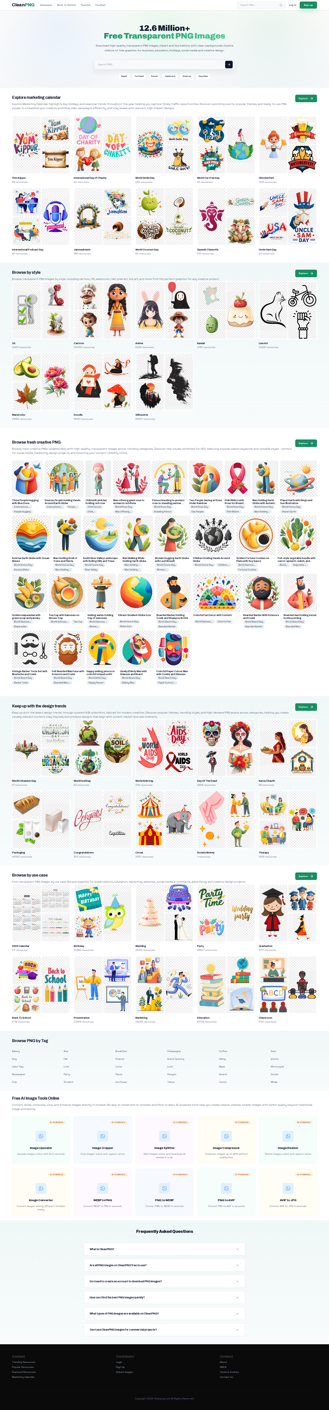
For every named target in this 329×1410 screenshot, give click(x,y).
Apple (124, 76)
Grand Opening (175, 1058)
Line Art (263, 343)
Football (100, 5)
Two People (197, 511)
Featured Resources (24, 1372)
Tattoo (171, 1082)
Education (203, 1017)
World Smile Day (144, 178)
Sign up (308, 5)
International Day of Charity (90, 178)
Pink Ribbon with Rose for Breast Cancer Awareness (236, 503)
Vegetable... (299, 564)
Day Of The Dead (207, 780)
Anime (139, 343)
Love (170, 1066)
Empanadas (20, 626)
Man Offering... (123, 511)
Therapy (264, 852)
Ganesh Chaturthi (207, 249)
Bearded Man (293, 626)
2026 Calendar (20, 946)
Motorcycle (277, 1066)
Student (69, 1082)
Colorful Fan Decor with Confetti (212, 615)
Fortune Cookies (247, 569)
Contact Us (226, 1376)
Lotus (118, 1066)
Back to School (66, 5)
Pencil (154, 76)
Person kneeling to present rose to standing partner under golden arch (168, 503)
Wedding (140, 946)
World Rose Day (123, 506)
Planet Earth (289, 511)
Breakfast (121, 1051)
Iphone (275, 1058)
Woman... (162, 569)
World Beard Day (167, 621)
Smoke (274, 1074)
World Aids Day (144, 780)
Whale (274, 1082)
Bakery (16, 1051)
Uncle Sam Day (267, 249)
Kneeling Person (163, 511)
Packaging (18, 852)
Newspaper (18, 1074)
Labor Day (17, 1066)
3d (13, 343)
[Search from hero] (229, 64)
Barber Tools (21, 682)
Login (119, 1362)
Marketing (141, 1017)
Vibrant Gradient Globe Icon (134, 615)
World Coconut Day (146, 249)
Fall (65, 1058)
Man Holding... (262, 511)
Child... (91, 511)
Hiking (222, 1058)
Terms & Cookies (229, 1372)
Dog (14, 1058)
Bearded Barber (167, 626)
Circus (139, 852)
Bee (66, 1051)
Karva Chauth (267, 780)
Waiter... (94, 626)
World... (284, 564)
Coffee (223, 1051)
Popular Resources (23, 1367)
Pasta (118, 1074)
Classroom (265, 1017)
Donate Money (205, 852)
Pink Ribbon (233, 511)
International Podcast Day (27, 249)
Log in (292, 5)
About (223, 1362)
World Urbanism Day (24, 780)
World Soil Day (82, 780)
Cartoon (79, 343)
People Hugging (22, 511)
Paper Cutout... (166, 682)
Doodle (78, 414)
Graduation (265, 946)
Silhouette (141, 414)
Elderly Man (128, 682)
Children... (223, 564)
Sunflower (121, 1082)
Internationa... (22, 506)
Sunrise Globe (21, 569)
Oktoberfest (266, 178)
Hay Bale (203, 76)
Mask (222, 1066)
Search (223, 1074)
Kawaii (201, 343)
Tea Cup (77, 621)
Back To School (21, 1017)
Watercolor (18, 414)
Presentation (82, 1017)
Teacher (86, 5)
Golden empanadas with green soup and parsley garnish (26, 618)
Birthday (79, 946)
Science (187, 76)
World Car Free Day (208, 178)
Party (200, 946)
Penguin (171, 1074)
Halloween (46, 5)
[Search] (281, 5)
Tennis (223, 1082)
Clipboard (170, 76)
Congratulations (84, 852)
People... (72, 506)
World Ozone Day (263, 506)
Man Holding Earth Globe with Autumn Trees (263, 503)
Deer (273, 1051)
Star (14, 1082)
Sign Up (120, 1367)
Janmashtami (82, 249)
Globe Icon (125, 626)
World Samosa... (247, 564)
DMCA (223, 1367)
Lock (66, 1066)
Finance (119, 1058)
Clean (23, 5)
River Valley (91, 569)
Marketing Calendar (23, 1376)
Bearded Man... (62, 682)
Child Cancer (94, 506)
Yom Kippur (19, 178)
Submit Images (124, 1372)
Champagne (174, 1051)
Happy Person (96, 682)
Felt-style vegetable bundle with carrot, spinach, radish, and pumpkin (296, 561)
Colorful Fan (224, 621)
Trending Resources (23, 1362)
